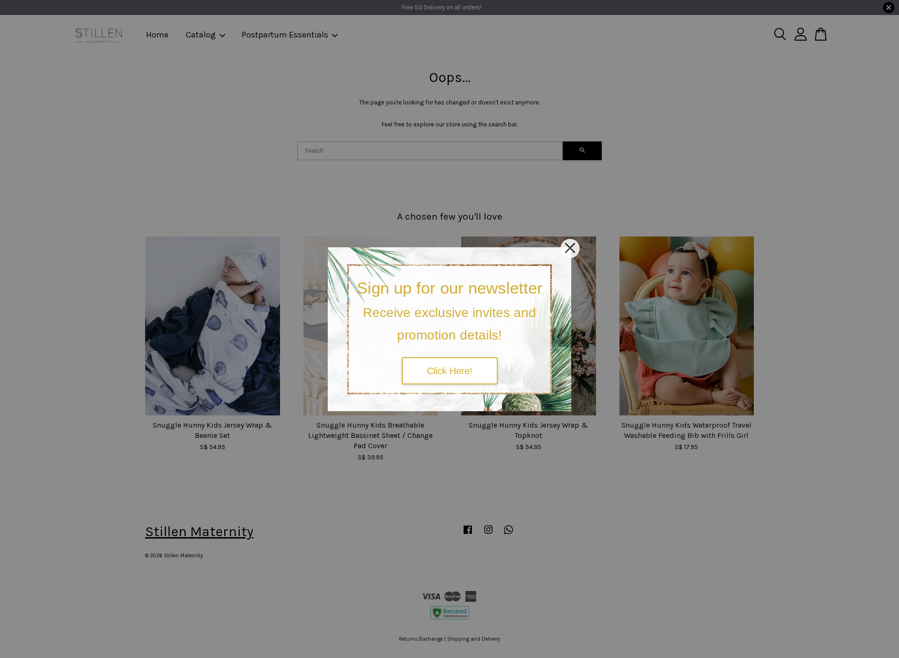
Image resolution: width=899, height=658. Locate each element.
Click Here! (449, 371)
